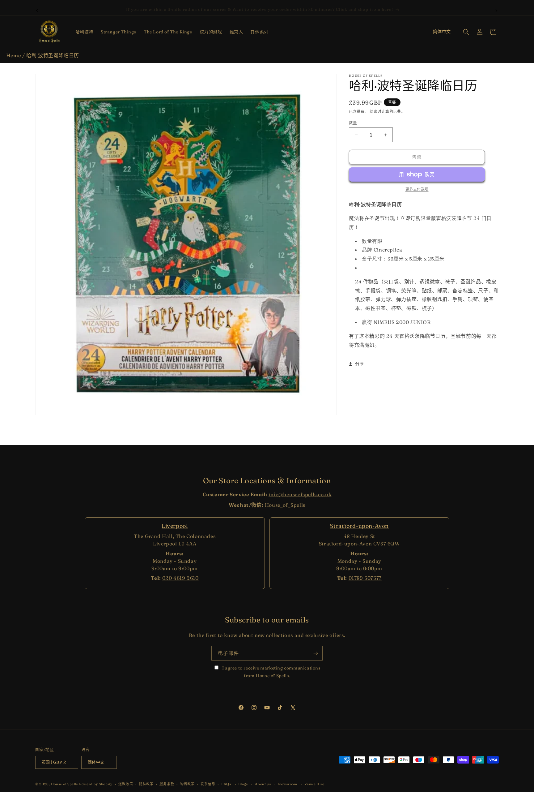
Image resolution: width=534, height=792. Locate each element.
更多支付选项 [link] (417, 189)
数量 (353, 122)
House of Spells (64, 784)
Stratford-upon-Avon (359, 525)
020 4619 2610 (180, 578)
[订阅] (315, 653)
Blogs (243, 783)
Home (13, 55)
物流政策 (187, 783)
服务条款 (166, 783)
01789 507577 (365, 578)
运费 (397, 111)
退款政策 (125, 783)
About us (263, 783)
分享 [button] (359, 364)
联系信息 (208, 783)
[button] (84, 31)
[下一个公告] (496, 9)
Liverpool (175, 525)
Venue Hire (314, 783)
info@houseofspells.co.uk (300, 494)
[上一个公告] (37, 9)
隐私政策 (146, 783)
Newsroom (287, 783)
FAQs (226, 783)
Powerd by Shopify (95, 784)
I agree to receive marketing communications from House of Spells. (270, 671)
